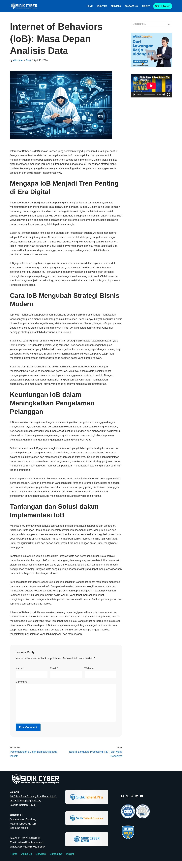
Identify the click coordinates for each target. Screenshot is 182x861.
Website (89, 668)
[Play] (134, 94)
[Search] (169, 24)
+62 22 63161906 (30, 838)
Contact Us (131, 6)
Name (20, 668)
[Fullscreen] (168, 94)
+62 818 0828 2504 (34, 846)
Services (116, 6)
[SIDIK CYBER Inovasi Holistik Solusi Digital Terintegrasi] (25, 6)
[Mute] (163, 94)
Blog (28, 60)
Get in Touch (162, 6)
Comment (22, 681)
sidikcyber (18, 60)
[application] (151, 85)
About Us (102, 6)
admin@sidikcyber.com (31, 842)
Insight (146, 6)
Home (90, 6)
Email (54, 668)
